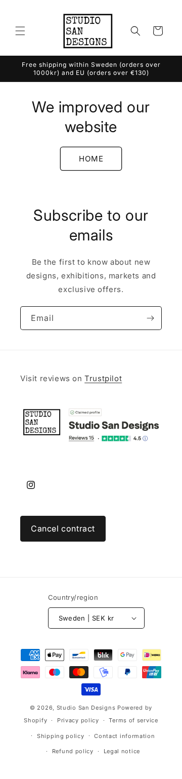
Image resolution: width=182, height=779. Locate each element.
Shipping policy (60, 736)
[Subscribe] (150, 318)
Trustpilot (103, 378)
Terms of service (133, 720)
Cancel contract (63, 528)
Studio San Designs (86, 707)
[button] (20, 31)
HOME (91, 158)
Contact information (124, 736)
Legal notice (122, 751)
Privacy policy (78, 720)
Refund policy (73, 751)
